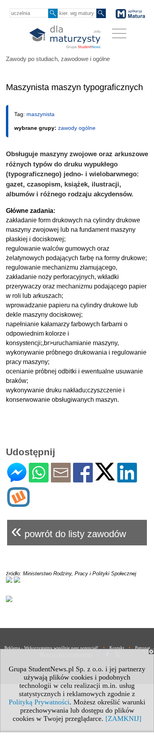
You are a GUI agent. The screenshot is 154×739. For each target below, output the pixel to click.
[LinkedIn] (127, 479)
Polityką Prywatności (39, 702)
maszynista (40, 114)
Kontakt (116, 647)
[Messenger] (16, 479)
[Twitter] (105, 477)
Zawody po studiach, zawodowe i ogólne (58, 58)
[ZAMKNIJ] (123, 718)
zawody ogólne (77, 128)
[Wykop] (18, 503)
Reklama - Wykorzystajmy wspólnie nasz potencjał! (51, 647)
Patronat (142, 647)
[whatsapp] (39, 479)
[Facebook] (83, 479)
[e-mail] (61, 479)
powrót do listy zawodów (68, 530)
